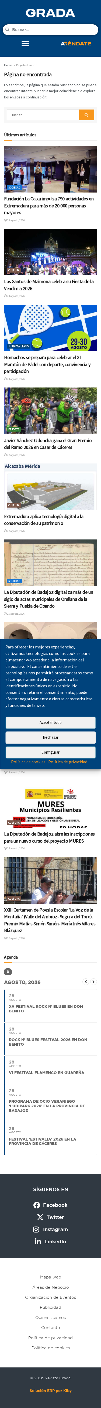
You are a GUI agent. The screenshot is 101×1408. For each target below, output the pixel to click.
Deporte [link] (13, 429)
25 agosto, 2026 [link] (16, 772)
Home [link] (8, 65)
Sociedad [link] (14, 187)
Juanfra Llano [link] (18, 346)
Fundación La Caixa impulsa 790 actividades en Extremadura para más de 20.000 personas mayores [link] (49, 206)
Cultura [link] (14, 270)
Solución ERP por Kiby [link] (51, 1390)
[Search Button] (86, 115)
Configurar (50, 752)
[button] (25, 44)
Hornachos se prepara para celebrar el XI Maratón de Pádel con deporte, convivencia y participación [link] (47, 364)
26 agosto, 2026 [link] (16, 613)
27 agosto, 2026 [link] (16, 455)
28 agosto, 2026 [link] (16, 220)
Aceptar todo (51, 722)
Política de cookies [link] (28, 761)
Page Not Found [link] (26, 65)
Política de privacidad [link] (67, 761)
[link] (50, 13)
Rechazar (50, 737)
